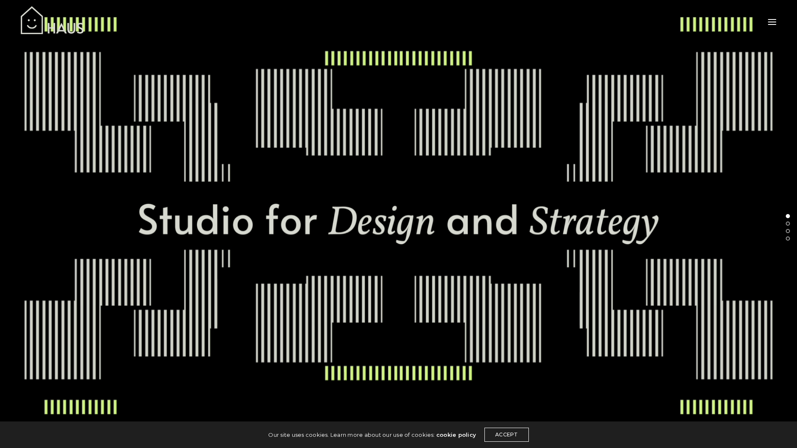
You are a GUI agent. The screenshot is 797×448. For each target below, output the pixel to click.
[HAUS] (52, 21)
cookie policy (456, 434)
